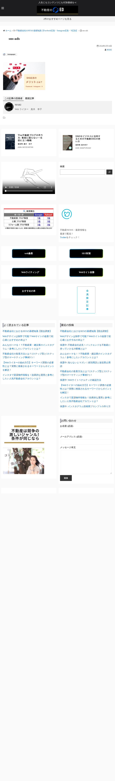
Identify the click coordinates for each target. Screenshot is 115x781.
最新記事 (29, 98)
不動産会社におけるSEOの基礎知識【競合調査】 (27, 331)
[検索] (109, 172)
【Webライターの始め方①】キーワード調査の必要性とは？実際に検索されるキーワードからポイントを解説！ (28, 366)
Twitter (63, 237)
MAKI (109, 50)
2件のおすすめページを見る (57, 19)
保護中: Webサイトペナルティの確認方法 (80, 380)
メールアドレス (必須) (71, 436)
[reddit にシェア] (4, 54)
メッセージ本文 (68, 447)
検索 (62, 166)
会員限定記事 (87, 299)
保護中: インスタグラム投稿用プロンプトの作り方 (85, 406)
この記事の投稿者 (13, 98)
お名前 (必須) (66, 426)
